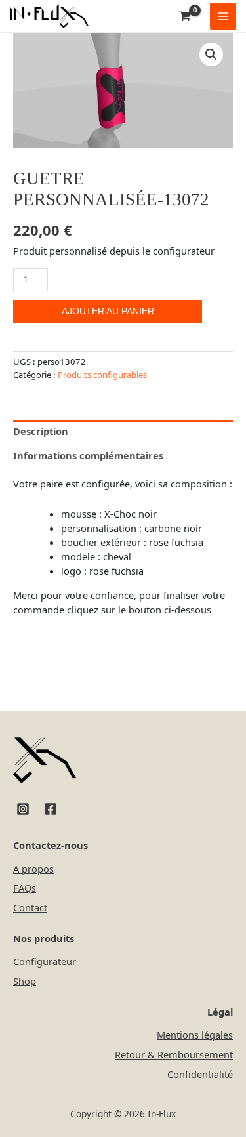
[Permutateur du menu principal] (223, 16)
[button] (211, 54)
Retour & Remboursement (174, 1054)
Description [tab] (40, 431)
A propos (33, 868)
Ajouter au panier (108, 311)
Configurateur (44, 961)
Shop (24, 980)
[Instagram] (23, 809)
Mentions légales (195, 1034)
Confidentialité (200, 1074)
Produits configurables (102, 375)
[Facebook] (50, 809)
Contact (30, 907)
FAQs (24, 887)
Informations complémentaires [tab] (88, 455)
